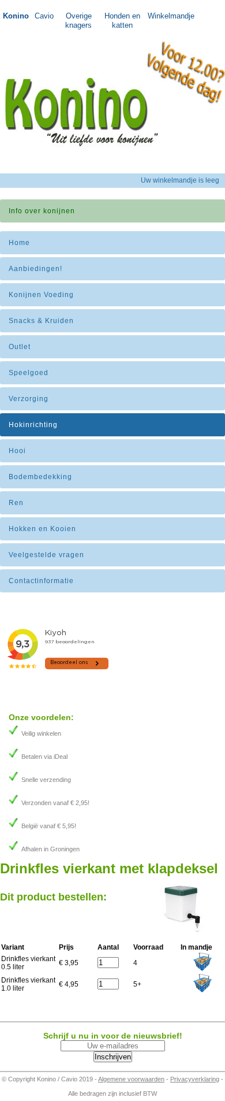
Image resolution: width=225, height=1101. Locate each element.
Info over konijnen (42, 211)
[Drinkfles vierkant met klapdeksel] (181, 932)
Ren (16, 503)
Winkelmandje (167, 16)
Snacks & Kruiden (41, 321)
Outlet (20, 347)
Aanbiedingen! (35, 269)
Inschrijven (113, 1056)
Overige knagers (78, 20)
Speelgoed (28, 373)
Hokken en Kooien (42, 529)
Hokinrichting (33, 425)
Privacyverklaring (194, 1079)
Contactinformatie (41, 581)
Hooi (17, 451)
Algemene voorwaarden (131, 1079)
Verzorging (28, 399)
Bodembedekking (40, 477)
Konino (16, 16)
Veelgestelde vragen (46, 555)
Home (19, 243)
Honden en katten (122, 20)
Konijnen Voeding (41, 295)
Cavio (44, 16)
